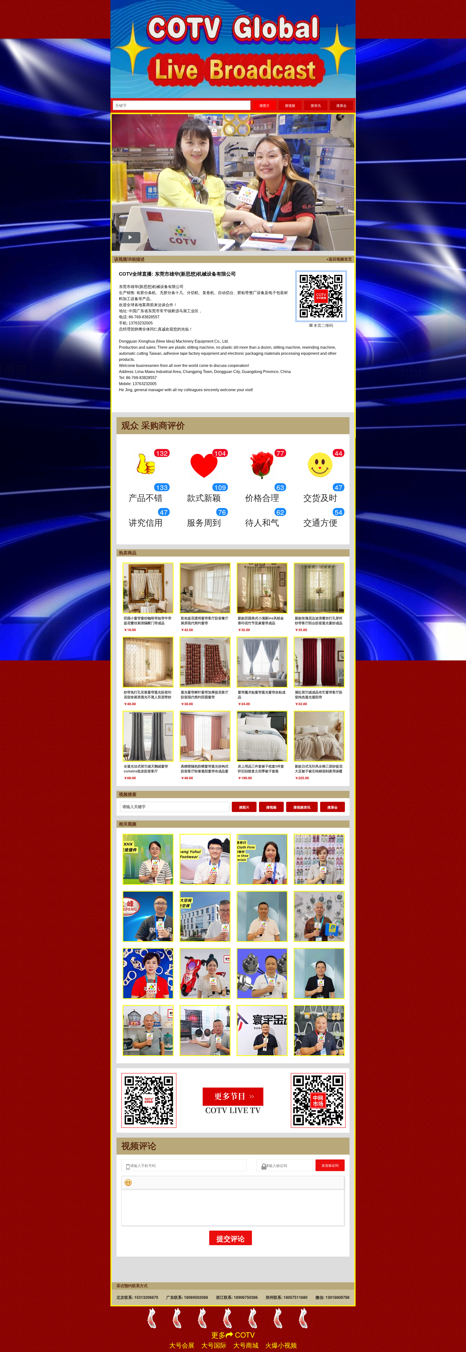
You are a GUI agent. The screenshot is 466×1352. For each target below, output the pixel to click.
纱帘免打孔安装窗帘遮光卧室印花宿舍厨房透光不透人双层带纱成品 (147, 697)
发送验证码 (326, 1166)
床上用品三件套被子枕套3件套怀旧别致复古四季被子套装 (261, 768)
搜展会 (332, 807)
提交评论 (230, 1241)
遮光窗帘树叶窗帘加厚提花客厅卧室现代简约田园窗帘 (204, 694)
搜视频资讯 (301, 807)
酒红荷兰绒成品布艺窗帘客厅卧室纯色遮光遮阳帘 (318, 694)
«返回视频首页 (339, 259)
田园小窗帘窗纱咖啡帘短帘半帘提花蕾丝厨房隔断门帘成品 (147, 620)
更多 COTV (233, 1334)
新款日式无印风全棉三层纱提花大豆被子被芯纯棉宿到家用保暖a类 (318, 771)
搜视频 (271, 807)
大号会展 (181, 1344)
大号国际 (213, 1344)
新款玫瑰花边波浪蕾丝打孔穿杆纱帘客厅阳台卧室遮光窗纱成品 (318, 620)
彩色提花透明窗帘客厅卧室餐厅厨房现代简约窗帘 (204, 620)
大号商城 (245, 1344)
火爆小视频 (281, 1344)
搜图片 (244, 807)
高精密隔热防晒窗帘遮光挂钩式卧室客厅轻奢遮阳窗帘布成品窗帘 (204, 771)
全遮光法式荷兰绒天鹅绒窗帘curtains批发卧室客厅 (146, 768)
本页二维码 (321, 296)
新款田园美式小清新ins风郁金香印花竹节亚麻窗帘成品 (261, 620)
